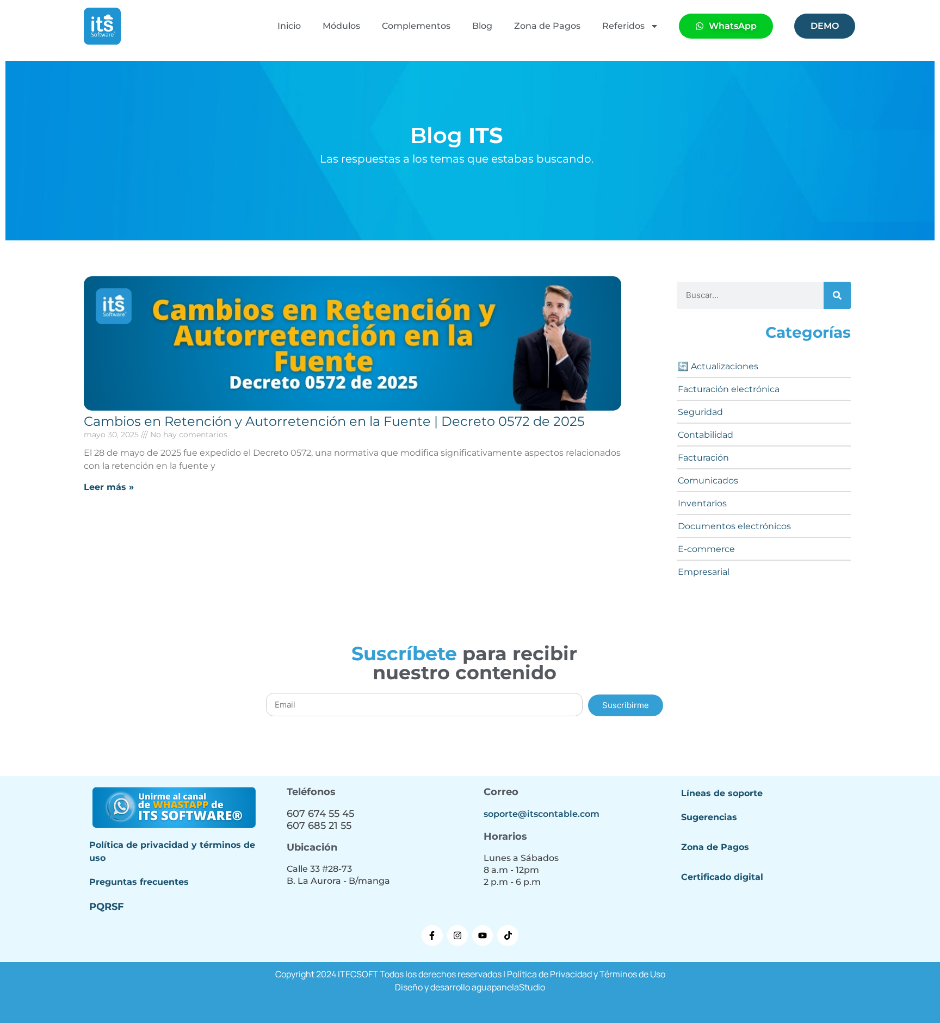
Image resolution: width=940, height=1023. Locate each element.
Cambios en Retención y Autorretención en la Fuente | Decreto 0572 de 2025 (334, 421)
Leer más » (109, 487)
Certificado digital (722, 877)
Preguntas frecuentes (139, 882)
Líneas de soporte (722, 793)
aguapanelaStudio (508, 987)
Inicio (289, 26)
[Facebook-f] (432, 935)
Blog (482, 26)
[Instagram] (457, 935)
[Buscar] (837, 295)
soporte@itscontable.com (541, 814)
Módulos (341, 26)
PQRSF (106, 907)
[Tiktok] (507, 935)
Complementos (416, 26)
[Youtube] (482, 935)
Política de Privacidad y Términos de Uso (586, 974)
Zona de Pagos (547, 26)
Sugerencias (709, 817)
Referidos (623, 26)
